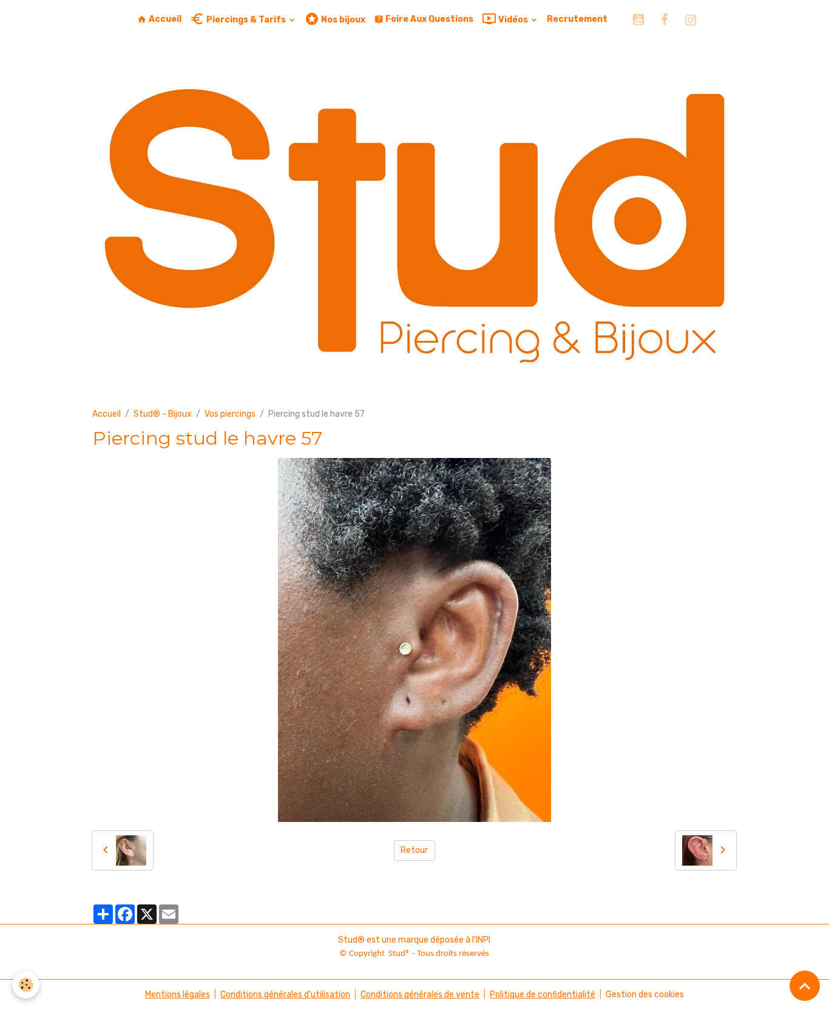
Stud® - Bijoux (163, 414)
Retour (414, 850)
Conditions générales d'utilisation (285, 994)
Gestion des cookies (645, 994)
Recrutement (577, 19)
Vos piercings (230, 414)
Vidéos (513, 20)
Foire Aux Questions (428, 19)
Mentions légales (177, 994)
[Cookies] (25, 984)
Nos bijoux (342, 20)
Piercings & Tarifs (246, 20)
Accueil (164, 19)
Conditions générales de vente (419, 994)
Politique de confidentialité (542, 994)
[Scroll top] (805, 986)
